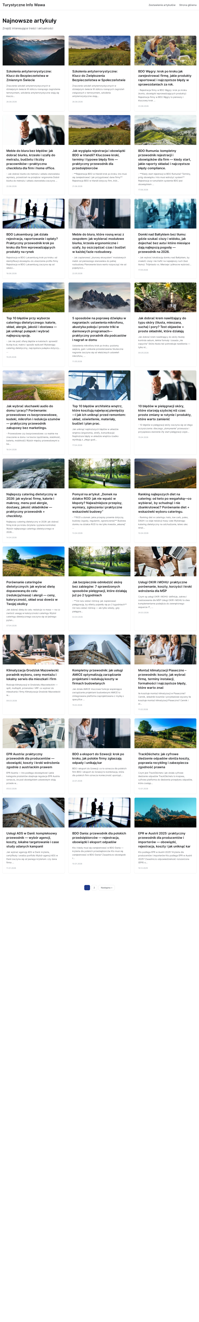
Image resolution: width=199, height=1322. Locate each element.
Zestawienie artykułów (162, 5)
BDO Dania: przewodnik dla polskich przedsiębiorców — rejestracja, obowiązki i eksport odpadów (99, 837)
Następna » (106, 887)
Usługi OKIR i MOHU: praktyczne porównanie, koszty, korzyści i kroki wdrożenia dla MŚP (165, 586)
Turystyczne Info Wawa (23, 5)
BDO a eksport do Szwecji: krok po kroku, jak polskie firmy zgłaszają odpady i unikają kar (98, 758)
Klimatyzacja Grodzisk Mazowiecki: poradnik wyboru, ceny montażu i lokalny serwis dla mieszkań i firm (32, 674)
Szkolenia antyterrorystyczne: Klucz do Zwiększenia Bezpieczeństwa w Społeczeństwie (98, 75)
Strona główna (188, 5)
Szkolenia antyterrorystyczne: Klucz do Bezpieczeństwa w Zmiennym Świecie (29, 75)
